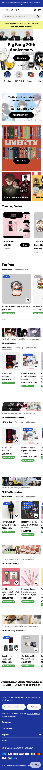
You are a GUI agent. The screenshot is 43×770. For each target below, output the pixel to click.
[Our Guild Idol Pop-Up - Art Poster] (30, 644)
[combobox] (21, 16)
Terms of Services (33, 713)
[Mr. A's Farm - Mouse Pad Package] (16, 289)
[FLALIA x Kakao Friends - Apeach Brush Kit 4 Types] (30, 577)
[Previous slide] (10, 65)
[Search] (37, 16)
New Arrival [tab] (7, 270)
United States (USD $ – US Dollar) (19, 748)
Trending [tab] (19, 348)
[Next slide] (32, 65)
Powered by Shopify (24, 765)
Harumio (12, 765)
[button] (13, 65)
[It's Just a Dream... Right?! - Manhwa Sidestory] (30, 361)
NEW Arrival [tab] (7, 348)
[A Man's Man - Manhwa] (11, 361)
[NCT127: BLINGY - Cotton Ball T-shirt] (11, 510)
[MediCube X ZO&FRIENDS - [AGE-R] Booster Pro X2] (11, 577)
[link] (26, 216)
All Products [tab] (31, 348)
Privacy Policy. (10, 716)
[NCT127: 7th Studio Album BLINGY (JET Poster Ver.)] (30, 510)
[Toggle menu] (3, 10)
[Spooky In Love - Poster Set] (11, 644)
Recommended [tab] (21, 270)
